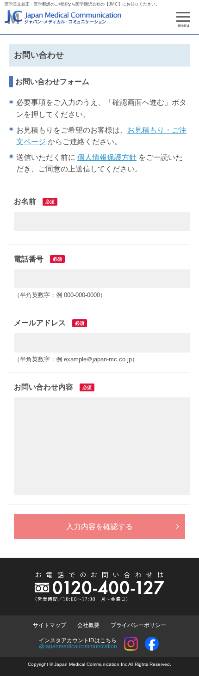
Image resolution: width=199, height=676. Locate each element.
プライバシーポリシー (138, 625)
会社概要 (88, 625)
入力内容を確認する (99, 526)
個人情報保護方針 (107, 157)
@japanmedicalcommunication (78, 646)
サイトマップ (49, 625)
